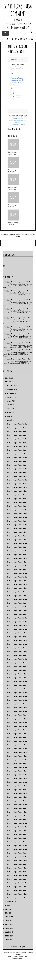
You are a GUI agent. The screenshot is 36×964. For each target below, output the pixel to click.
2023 (7, 913)
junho (9, 409)
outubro (9, 393)
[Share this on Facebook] (12, 129)
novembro (10, 390)
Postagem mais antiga (28, 234)
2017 (6, 936)
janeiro (9, 905)
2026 (7, 378)
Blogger (22, 947)
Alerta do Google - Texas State (13, 223)
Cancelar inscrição (18, 118)
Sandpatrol (15, 956)
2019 (6, 928)
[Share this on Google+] (17, 129)
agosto (9, 401)
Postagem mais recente (8, 234)
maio (8, 412)
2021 (6, 921)
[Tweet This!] (14, 129)
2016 (6, 940)
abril (8, 416)
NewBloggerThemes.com (18, 958)
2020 (7, 924)
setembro (10, 397)
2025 (7, 382)
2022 (7, 917)
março (9, 420)
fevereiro (10, 901)
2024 (7, 909)
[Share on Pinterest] (19, 129)
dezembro (10, 386)
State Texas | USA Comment (18, 9)
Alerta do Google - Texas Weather (17, 49)
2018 (6, 932)
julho (8, 405)
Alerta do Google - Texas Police (13, 171)
